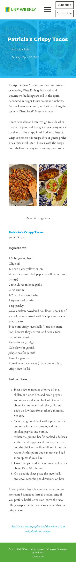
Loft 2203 (39, 552)
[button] (65, 13)
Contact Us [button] (38, 556)
